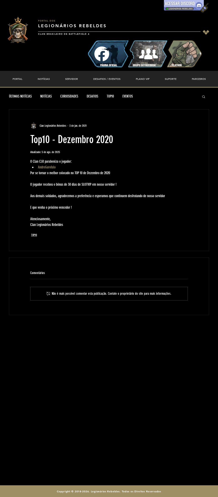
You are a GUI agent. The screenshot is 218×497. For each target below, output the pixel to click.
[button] (204, 96)
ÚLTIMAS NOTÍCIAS (20, 96)
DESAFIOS (92, 96)
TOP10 (110, 96)
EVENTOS (127, 96)
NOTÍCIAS (46, 96)
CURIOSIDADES (69, 96)
